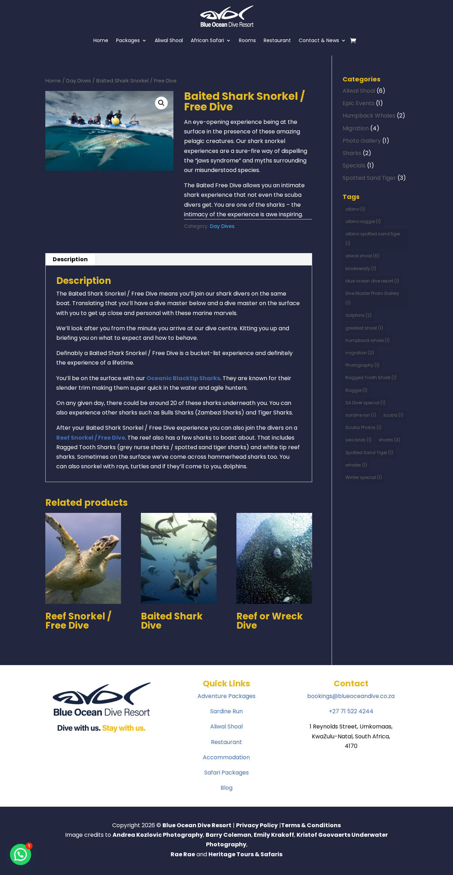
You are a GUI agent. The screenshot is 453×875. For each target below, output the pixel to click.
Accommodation (226, 757)
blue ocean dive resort (372, 281)
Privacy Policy (257, 825)
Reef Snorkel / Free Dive (90, 438)
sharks (389, 440)
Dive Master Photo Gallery (372, 298)
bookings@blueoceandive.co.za (351, 696)
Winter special (363, 477)
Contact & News (319, 40)
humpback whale (367, 340)
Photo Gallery (362, 141)
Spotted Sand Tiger (369, 178)
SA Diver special (365, 403)
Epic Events (358, 103)
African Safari (207, 40)
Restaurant (277, 40)
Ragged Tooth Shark (370, 377)
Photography (362, 365)
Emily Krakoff (274, 835)
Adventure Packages (226, 696)
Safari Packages (226, 772)
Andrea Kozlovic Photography (158, 835)
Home (100, 40)
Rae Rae (183, 854)
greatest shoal (364, 328)
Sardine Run (226, 711)
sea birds (358, 440)
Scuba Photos (363, 427)
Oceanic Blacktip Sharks (183, 378)
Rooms (247, 40)
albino (355, 209)
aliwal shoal (362, 256)
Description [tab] (70, 259)
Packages (128, 40)
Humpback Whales (369, 115)
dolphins (358, 315)
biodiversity (360, 268)
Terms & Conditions (311, 825)
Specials (354, 165)
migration (359, 353)
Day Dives (78, 80)
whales (356, 465)
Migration (356, 128)
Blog (226, 788)
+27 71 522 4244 (351, 711)
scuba (393, 415)
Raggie (356, 390)
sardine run (360, 415)
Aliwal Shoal (169, 40)
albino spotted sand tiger (372, 238)
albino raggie (363, 221)
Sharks (352, 153)
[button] (161, 103)
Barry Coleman (228, 835)
